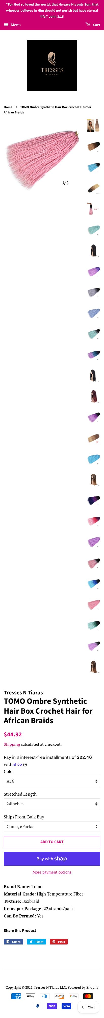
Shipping (12, 744)
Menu (15, 24)
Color (9, 771)
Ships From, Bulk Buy (24, 817)
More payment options (52, 872)
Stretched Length (20, 794)
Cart (96, 25)
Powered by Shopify (83, 987)
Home (8, 107)
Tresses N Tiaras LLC (50, 987)
